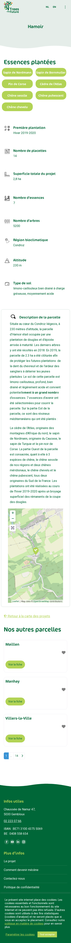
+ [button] (13, 512)
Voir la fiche (15, 664)
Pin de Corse (17, 84)
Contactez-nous (14, 878)
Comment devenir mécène (21, 870)
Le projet (10, 861)
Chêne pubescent (50, 96)
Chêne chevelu (17, 107)
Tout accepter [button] (47, 934)
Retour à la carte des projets (28, 616)
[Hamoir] (35, 551)
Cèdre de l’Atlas (51, 84)
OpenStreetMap (41, 601)
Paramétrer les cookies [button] (20, 934)
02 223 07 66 (12, 821)
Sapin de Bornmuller (51, 73)
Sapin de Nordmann (17, 73)
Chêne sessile (17, 96)
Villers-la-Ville (18, 718)
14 (16, 755)
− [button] (13, 518)
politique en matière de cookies (24, 923)
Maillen (12, 644)
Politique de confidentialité (21, 887)
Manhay (12, 681)
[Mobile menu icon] (65, 7)
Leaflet (15, 601)
